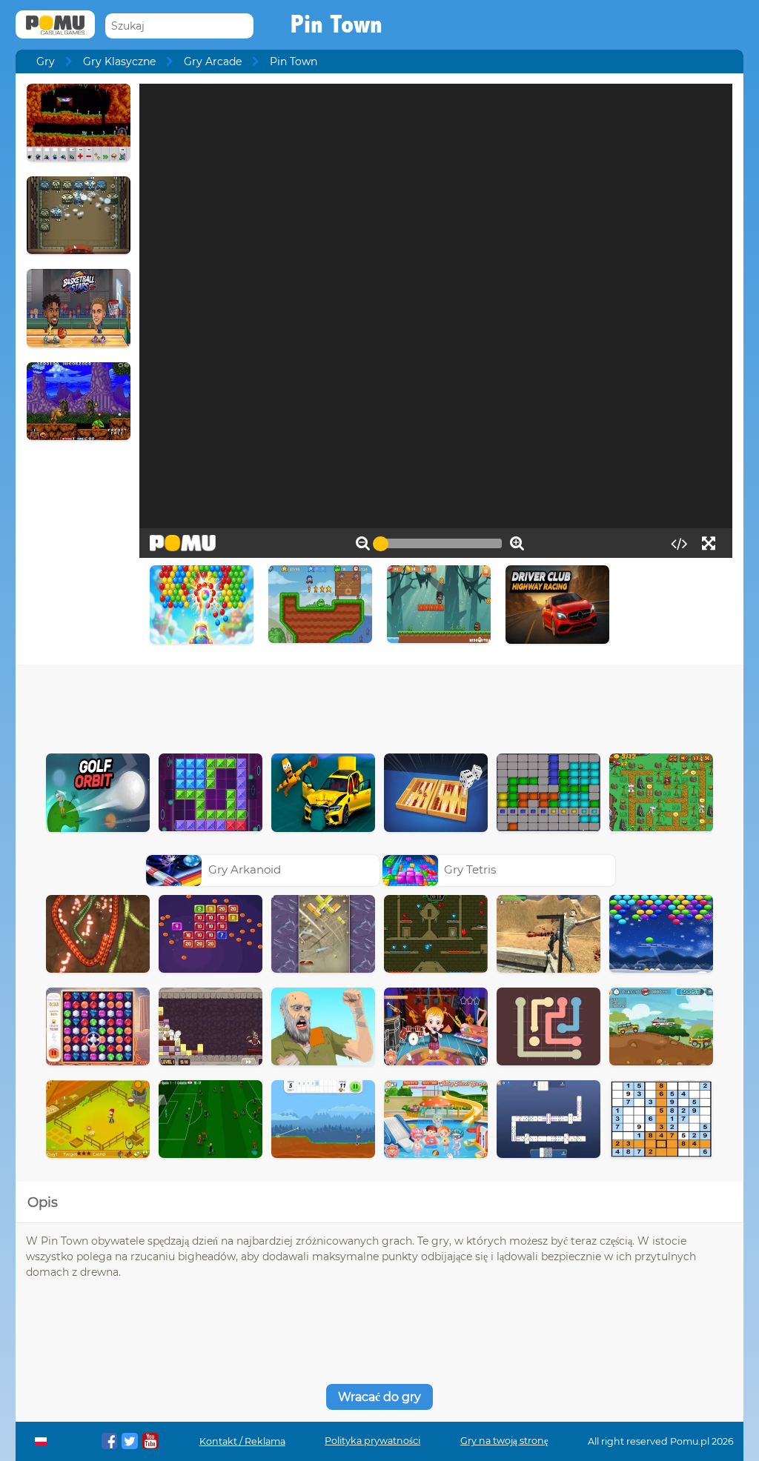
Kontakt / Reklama (242, 1441)
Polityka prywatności (372, 1440)
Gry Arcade (213, 61)
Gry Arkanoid (244, 869)
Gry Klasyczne (119, 61)
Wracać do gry (379, 1397)
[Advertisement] (379, 705)
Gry (45, 61)
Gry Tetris (470, 869)
